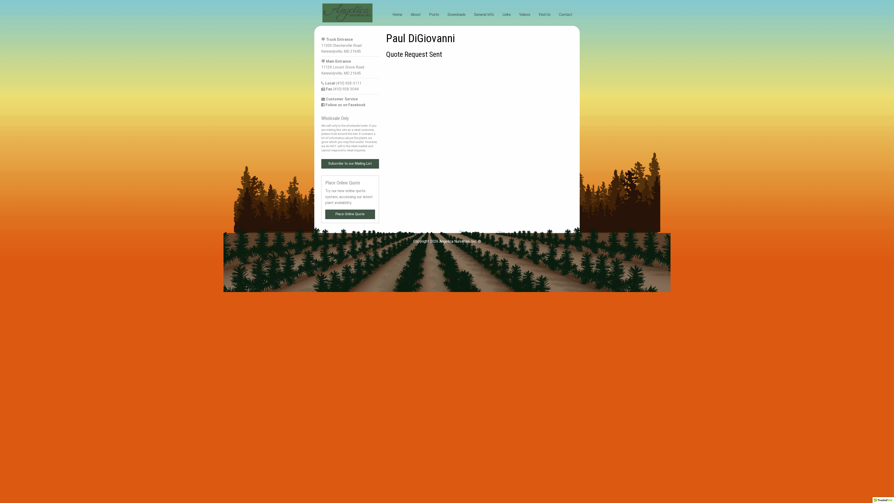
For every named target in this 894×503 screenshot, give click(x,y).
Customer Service (341, 99)
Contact (565, 14)
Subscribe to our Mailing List (350, 164)
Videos (524, 14)
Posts (434, 14)
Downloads (456, 14)
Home (397, 14)
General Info (484, 14)
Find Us (545, 14)
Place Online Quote (350, 214)
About (416, 14)
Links (506, 14)
